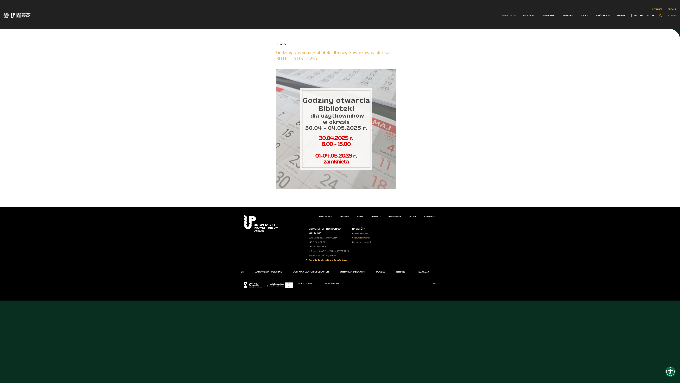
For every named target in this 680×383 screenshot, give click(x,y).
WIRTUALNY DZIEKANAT (352, 272)
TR (653, 15)
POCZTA (380, 272)
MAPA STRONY (332, 283)
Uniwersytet (549, 15)
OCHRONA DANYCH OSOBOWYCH (311, 272)
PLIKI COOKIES (305, 283)
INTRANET (401, 272)
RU (641, 15)
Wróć (283, 44)
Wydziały (568, 15)
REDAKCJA (423, 272)
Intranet (657, 9)
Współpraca (603, 15)
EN (635, 15)
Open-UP (672, 9)
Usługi (621, 15)
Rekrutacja (509, 15)
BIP (242, 272)
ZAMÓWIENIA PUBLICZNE (268, 272)
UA (647, 15)
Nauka (584, 15)
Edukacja (528, 15)
